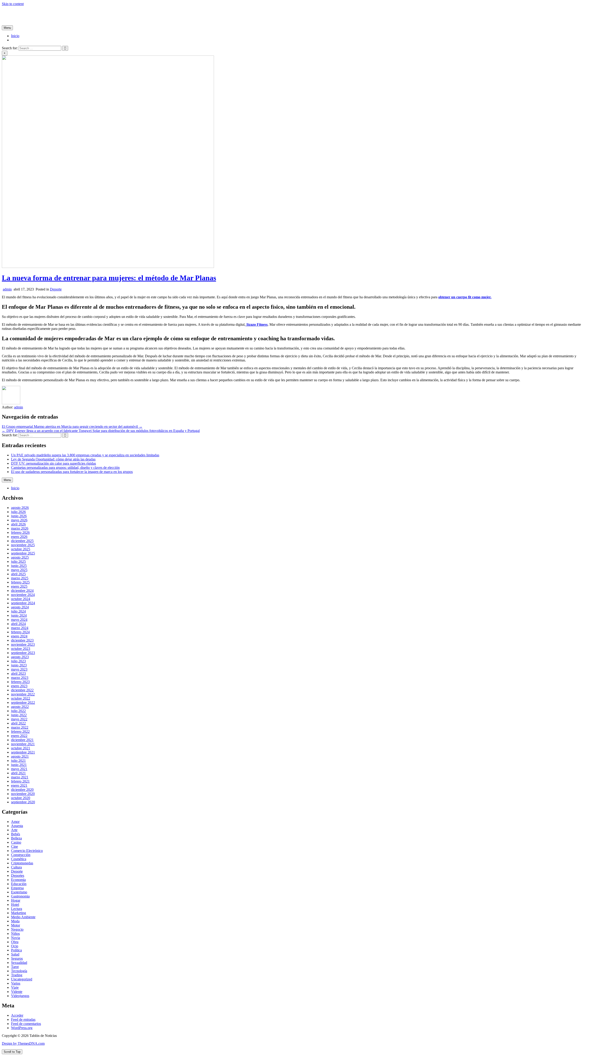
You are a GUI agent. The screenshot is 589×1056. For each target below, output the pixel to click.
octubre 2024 (20, 599)
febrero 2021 (20, 781)
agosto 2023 (20, 657)
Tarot (15, 967)
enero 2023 (19, 686)
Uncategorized (21, 979)
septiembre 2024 (23, 603)
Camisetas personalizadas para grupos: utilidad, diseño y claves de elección (65, 467)
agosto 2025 (20, 557)
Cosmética (18, 859)
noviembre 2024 (23, 595)
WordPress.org (21, 1028)
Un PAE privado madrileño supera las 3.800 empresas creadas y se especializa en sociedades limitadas (85, 455)
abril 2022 (18, 723)
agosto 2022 (20, 707)
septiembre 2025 (23, 553)
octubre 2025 (20, 549)
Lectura (16, 909)
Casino (16, 842)
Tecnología (19, 971)
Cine (14, 846)
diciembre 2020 (22, 790)
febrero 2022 (20, 731)
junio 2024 (19, 615)
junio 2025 (19, 566)
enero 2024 (19, 636)
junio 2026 (19, 516)
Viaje (15, 987)
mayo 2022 (19, 719)
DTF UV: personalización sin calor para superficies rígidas (53, 463)
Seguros (17, 958)
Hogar (15, 900)
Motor (15, 925)
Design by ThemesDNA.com (23, 1043)
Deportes (17, 875)
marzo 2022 (19, 727)
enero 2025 (19, 586)
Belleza (16, 838)
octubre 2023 (20, 649)
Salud (15, 954)
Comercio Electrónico (27, 851)
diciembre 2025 (22, 541)
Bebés (15, 834)
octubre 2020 (20, 798)
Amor (15, 822)
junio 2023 (19, 665)
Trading (16, 975)
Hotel (15, 904)
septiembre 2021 (23, 752)
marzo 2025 (19, 578)
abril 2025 (18, 574)
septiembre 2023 (23, 653)
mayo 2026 (19, 520)
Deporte (56, 289)
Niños (15, 934)
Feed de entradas (23, 1019)
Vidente (16, 992)
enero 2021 (19, 785)
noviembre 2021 (23, 744)
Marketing (18, 913)
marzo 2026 (19, 528)
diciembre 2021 (22, 740)
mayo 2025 (19, 570)
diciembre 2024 (22, 591)
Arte (14, 830)
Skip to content (13, 4)
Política (16, 950)
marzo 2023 (19, 678)
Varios (15, 983)
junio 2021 (19, 765)
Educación (18, 884)
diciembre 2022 (22, 690)
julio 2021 (18, 761)
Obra (14, 942)
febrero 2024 (20, 632)
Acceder (17, 1015)
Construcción (20, 855)
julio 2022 (18, 711)
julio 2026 (18, 512)
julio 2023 (18, 661)
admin (7, 289)
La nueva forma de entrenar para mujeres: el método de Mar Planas (109, 278)
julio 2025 (18, 561)
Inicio (15, 36)
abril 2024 (18, 624)
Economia (18, 880)
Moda (15, 921)
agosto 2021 (20, 756)
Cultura (16, 867)
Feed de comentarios (26, 1024)
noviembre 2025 (23, 545)
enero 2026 (19, 537)
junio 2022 (19, 715)
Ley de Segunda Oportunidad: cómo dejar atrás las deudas (53, 459)
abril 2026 (18, 524)
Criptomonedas (22, 863)
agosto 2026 (20, 508)
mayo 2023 (19, 669)
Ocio (14, 946)
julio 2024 (18, 611)
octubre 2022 (20, 698)
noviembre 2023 (23, 644)
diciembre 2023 (22, 640)
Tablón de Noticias (15, 12)
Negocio (17, 929)
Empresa (17, 888)
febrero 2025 (20, 582)
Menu (7, 27)
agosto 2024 (20, 607)
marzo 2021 (19, 777)
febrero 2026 (20, 532)
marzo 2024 (19, 628)
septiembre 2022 (23, 702)
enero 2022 (19, 736)
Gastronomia (20, 896)
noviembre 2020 (23, 794)
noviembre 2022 (23, 694)
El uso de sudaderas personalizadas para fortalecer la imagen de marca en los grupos (72, 472)
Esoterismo (19, 892)
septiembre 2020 (23, 802)
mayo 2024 (19, 620)
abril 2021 (18, 773)
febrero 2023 (20, 682)
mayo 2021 (19, 769)
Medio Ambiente (23, 917)
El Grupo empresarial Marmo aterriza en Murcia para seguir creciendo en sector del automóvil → (72, 426)
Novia (15, 938)
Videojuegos (20, 996)
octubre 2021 (20, 748)
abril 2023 (18, 673)
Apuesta (17, 826)
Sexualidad (19, 963)
